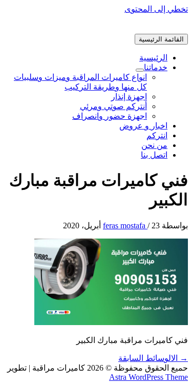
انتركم (156, 135)
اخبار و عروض (143, 125)
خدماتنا (155, 67)
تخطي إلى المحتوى (156, 9)
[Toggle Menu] (140, 70)
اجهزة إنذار (129, 96)
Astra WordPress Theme (148, 377)
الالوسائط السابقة (153, 358)
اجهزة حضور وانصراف (109, 116)
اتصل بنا (154, 155)
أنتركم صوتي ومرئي (113, 106)
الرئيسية (153, 57)
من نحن (154, 145)
